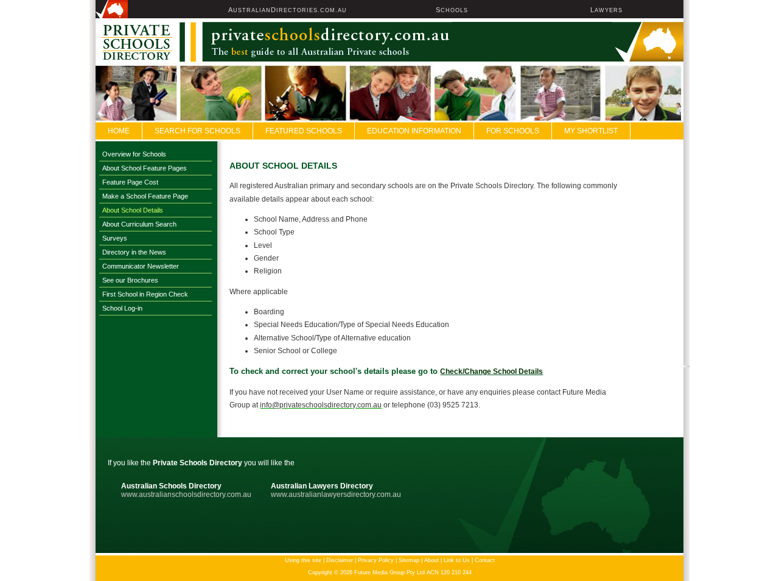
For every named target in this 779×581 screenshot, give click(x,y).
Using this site (303, 560)
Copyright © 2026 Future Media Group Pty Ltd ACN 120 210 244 (390, 572)
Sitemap (409, 560)
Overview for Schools (134, 154)
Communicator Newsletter (140, 266)
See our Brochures (130, 280)
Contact (485, 560)
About (431, 560)
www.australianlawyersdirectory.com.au (336, 494)
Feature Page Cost (130, 182)
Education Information (414, 131)
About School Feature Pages (144, 168)
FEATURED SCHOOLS (303, 131)
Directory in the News (134, 252)
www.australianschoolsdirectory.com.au (186, 494)
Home (119, 131)
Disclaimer (339, 560)
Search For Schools (197, 131)
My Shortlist (591, 131)
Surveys (114, 238)
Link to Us (457, 560)
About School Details (132, 210)
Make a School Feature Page (145, 196)
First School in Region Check (145, 294)
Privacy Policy (376, 560)
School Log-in (122, 308)
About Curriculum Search (139, 224)
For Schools (512, 131)
